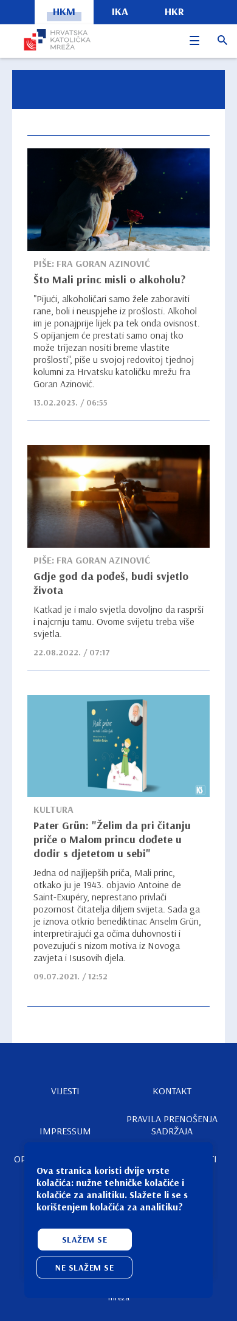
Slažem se (85, 1239)
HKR (174, 11)
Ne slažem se (84, 1267)
